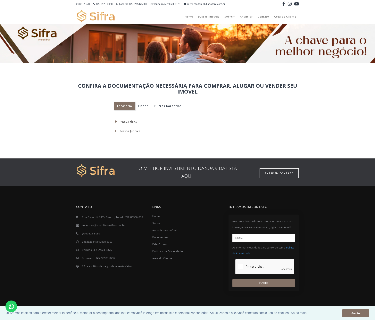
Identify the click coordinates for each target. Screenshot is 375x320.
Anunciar (246, 16)
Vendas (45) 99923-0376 (167, 4)
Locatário (124, 106)
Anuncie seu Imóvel (164, 230)
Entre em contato (279, 173)
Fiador (143, 106)
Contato (263, 16)
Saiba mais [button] (298, 313)
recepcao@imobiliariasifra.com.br (206, 4)
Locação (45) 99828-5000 (133, 4)
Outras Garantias (167, 106)
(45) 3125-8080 (104, 4)
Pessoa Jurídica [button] (130, 131)
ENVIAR (263, 283)
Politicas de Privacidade (167, 251)
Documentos (160, 237)
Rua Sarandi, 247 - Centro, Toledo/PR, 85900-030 (112, 217)
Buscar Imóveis (208, 16)
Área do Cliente (285, 16)
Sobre (228, 16)
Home (189, 16)
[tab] (187, 121)
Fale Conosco (160, 244)
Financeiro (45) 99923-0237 (98, 258)
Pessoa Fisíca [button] (128, 121)
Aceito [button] (355, 313)
